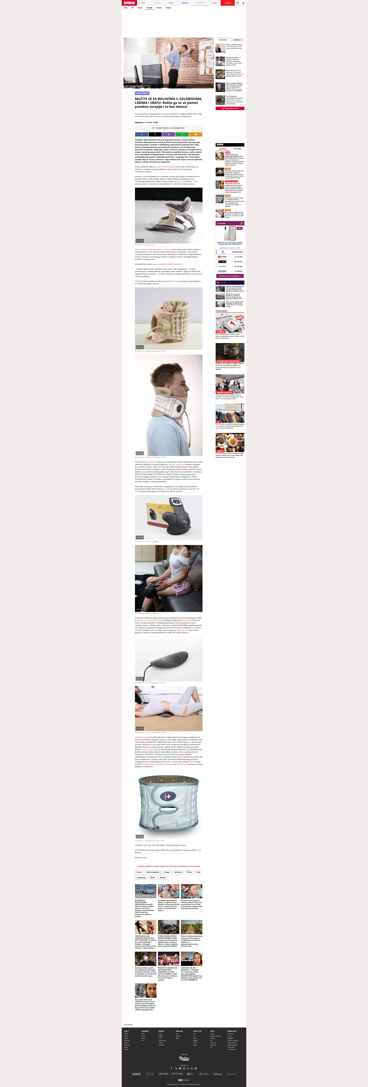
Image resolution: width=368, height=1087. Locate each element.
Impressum (230, 1034)
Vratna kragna (167, 167)
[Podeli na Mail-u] (195, 134)
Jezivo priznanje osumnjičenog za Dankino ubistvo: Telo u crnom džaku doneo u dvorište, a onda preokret (234, 99)
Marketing (230, 1038)
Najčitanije (223, 40)
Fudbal (160, 1034)
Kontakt (230, 1036)
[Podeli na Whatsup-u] (182, 134)
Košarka (161, 1036)
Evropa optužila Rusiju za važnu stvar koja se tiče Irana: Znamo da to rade (234, 46)
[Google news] (196, 1068)
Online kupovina (152, 872)
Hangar (167, 872)
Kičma (189, 872)
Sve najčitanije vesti (230, 108)
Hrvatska (212, 1038)
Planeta (212, 1034)
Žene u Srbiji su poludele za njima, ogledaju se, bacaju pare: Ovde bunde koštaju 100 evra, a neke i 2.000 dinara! (230, 426)
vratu (159, 167)
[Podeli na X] (155, 134)
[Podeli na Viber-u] (168, 134)
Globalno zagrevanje (215, 1036)
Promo (139, 872)
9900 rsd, (183, 764)
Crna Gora (213, 1042)
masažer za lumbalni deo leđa (149, 620)
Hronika (126, 1038)
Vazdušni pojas (141, 737)
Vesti (126, 1031)
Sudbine (126, 1049)
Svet (212, 1031)
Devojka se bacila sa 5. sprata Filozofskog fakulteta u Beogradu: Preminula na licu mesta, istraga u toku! (234, 61)
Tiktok (177, 1038)
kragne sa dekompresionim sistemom (167, 264)
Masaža (163, 878)
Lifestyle (197, 1031)
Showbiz (145, 1031)
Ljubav (140, 8)
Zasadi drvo (127, 1045)
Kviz (142, 1040)
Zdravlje (149, 8)
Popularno (237, 149)
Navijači (161, 1042)
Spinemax (178, 872)
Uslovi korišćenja (232, 1042)
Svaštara (178, 1036)
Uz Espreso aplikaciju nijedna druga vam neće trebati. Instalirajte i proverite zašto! (168, 866)
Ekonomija (127, 1040)
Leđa (198, 872)
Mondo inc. (232, 1031)
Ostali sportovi (162, 1040)
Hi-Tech (159, 8)
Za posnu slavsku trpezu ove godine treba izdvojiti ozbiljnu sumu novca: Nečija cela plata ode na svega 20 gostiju (229, 455)
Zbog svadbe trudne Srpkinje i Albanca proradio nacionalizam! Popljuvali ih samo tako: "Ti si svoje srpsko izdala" (229, 396)
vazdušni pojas (147, 749)
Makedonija (213, 1045)
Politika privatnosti (232, 1045)
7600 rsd (180, 630)
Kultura (168, 8)
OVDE (195, 181)
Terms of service (232, 1049)
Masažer (186, 620)
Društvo (126, 1036)
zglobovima (152, 462)
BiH (211, 1040)
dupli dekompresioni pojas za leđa (155, 764)
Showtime (161, 1045)
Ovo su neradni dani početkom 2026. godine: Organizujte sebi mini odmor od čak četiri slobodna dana (230, 336)
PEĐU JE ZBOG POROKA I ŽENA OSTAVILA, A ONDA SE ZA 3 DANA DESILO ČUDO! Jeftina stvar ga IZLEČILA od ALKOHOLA (234, 87)
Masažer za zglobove (177, 464)
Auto (211, 1047)
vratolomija (141, 878)
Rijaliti (143, 1034)
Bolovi (152, 878)
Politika (126, 1034)
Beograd (126, 1042)
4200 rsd (179, 181)
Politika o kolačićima (233, 1040)
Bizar (177, 1034)
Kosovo (126, 1047)
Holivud (143, 1038)
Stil (132, 8)
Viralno (179, 1031)
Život (125, 8)
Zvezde (143, 1036)
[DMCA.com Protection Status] (184, 1080)
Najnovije (237, 40)
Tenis (160, 1038)
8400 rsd (174, 281)
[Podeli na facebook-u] (141, 134)
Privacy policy (231, 1047)
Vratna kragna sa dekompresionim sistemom (153, 249)
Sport (161, 1031)
